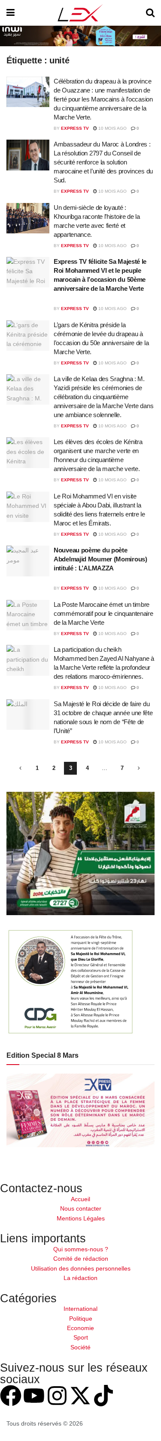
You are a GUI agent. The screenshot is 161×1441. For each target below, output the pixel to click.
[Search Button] (150, 13)
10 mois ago (112, 128)
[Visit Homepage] (80, 12)
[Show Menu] (10, 13)
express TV (75, 128)
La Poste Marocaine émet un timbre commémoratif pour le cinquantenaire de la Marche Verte (103, 613)
